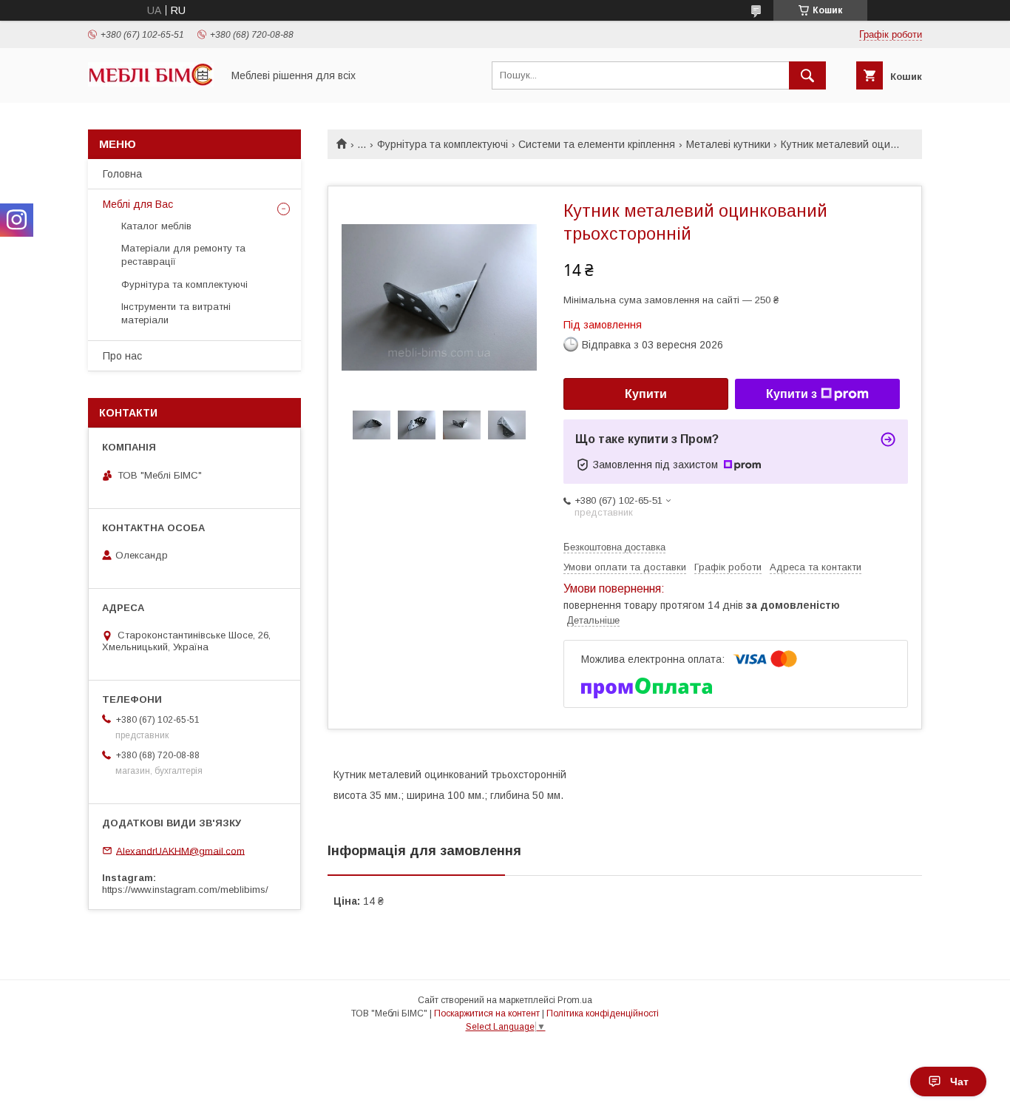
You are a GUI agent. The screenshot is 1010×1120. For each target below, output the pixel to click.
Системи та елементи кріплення (596, 144)
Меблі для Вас (138, 204)
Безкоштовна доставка (614, 547)
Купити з (791, 394)
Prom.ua (574, 1000)
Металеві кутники (728, 144)
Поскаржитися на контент (487, 1013)
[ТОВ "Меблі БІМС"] (151, 83)
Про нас (122, 356)
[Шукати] (807, 75)
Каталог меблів (156, 226)
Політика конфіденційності (602, 1013)
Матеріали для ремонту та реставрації (183, 255)
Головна (122, 174)
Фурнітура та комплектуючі (442, 144)
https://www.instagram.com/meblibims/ (185, 889)
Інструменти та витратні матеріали (176, 313)
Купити (646, 394)
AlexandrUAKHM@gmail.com (180, 850)
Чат (959, 1081)
